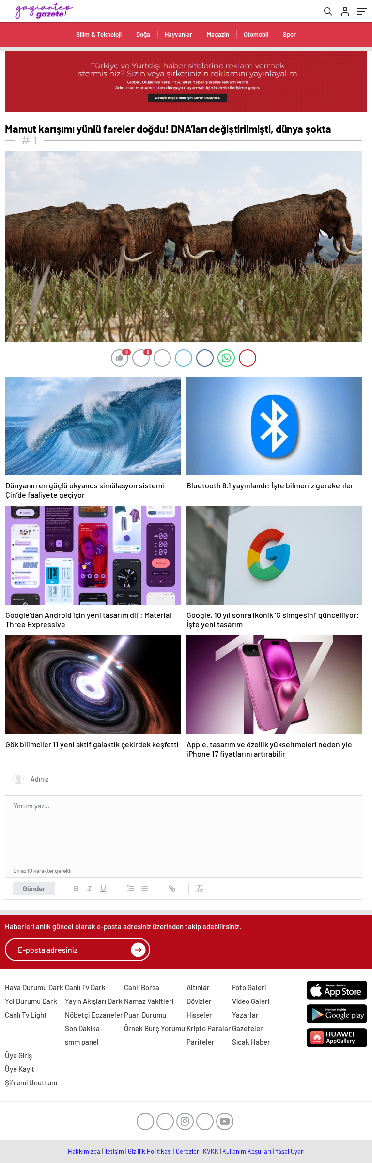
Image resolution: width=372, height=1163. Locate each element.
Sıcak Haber (251, 1041)
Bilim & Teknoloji (99, 34)
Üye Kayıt (19, 1069)
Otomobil (256, 34)
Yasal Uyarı (290, 1151)
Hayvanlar (178, 34)
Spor (289, 34)
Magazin (218, 34)
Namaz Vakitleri (148, 1001)
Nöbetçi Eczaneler (94, 1014)
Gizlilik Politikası (150, 1151)
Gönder (34, 888)
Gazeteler (247, 1028)
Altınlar (198, 987)
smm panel (82, 1041)
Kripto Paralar (208, 1028)
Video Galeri (250, 1001)
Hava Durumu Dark (34, 987)
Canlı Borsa (141, 987)
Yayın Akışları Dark (94, 1001)
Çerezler (187, 1151)
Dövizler (199, 1001)
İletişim (114, 1151)
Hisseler (199, 1014)
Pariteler (200, 1041)
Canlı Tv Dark (85, 987)
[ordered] (131, 888)
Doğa (143, 34)
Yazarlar (245, 1014)
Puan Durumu (145, 1014)
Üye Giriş (18, 1055)
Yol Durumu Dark (31, 1001)
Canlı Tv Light (26, 1014)
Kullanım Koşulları (246, 1151)
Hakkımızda (84, 1151)
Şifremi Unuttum (31, 1082)
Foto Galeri (249, 987)
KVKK (210, 1151)
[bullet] (144, 888)
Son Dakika (82, 1028)
